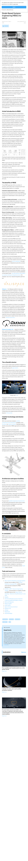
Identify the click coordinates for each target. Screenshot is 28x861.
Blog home (23, 652)
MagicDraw (7, 611)
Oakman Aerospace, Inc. (8, 329)
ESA (17, 395)
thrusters (4, 424)
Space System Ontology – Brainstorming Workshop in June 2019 (15, 593)
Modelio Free (8, 608)
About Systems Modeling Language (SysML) (15, 580)
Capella (6, 597)
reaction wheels (12, 424)
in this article (9, 413)
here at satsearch (16, 261)
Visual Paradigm (8, 613)
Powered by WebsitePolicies (7, 9)
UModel (6, 610)
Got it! (14, 7)
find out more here (10, 317)
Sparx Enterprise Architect (11, 606)
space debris (15, 367)
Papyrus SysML (8, 603)
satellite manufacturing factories (17, 500)
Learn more (15, 4)
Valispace (4, 289)
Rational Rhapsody (9, 602)
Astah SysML (8, 605)
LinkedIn (5, 644)
